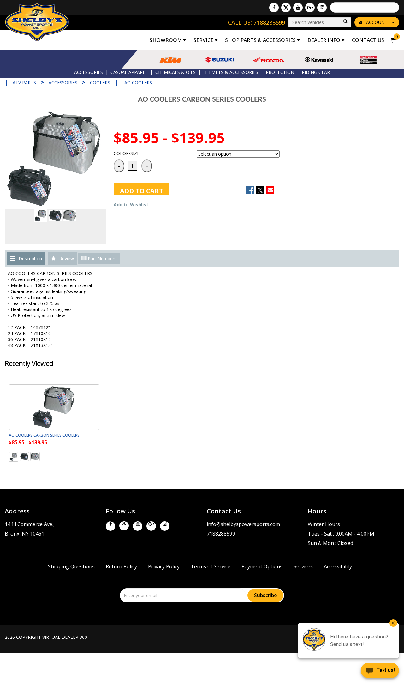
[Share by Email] (270, 190)
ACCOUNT (376, 22)
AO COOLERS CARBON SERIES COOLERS (44, 435)
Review (66, 258)
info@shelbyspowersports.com (243, 524)
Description (30, 258)
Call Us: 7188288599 (256, 22)
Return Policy (121, 566)
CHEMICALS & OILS (175, 72)
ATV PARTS (24, 83)
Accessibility (338, 566)
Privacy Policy (164, 566)
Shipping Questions (71, 566)
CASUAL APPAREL (129, 72)
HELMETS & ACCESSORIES (230, 72)
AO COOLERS (138, 83)
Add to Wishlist (131, 204)
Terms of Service (210, 566)
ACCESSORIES (88, 72)
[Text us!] (380, 671)
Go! (345, 21)
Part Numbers (101, 258)
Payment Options (261, 566)
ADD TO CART (141, 191)
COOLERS (100, 83)
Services (303, 566)
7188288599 (221, 533)
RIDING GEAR (316, 72)
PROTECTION (280, 72)
